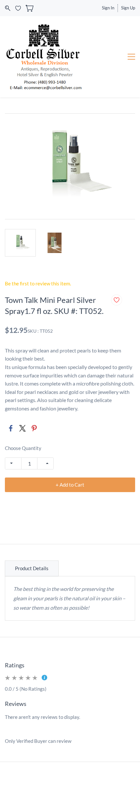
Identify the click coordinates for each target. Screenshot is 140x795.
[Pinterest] (34, 428)
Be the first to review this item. (38, 283)
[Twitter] (22, 428)
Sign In (108, 7)
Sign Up (128, 7)
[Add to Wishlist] (116, 299)
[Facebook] (11, 428)
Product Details (32, 568)
